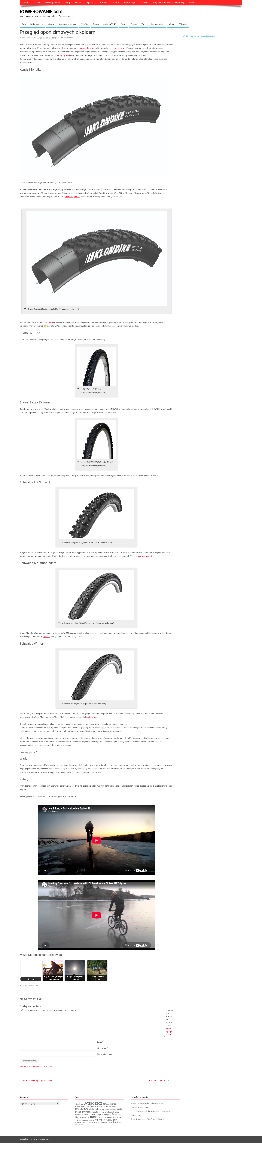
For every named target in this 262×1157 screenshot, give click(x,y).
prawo (93, 1114)
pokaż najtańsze (143, 556)
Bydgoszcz (35, 24)
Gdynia (114, 1107)
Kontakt (144, 2)
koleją (94, 1109)
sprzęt (87, 1117)
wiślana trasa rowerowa (84, 1120)
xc (94, 1122)
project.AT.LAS (109, 24)
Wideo (116, 2)
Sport (123, 24)
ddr (104, 1104)
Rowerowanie (27, 38)
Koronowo (101, 1109)
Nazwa (100, 1042)
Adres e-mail (102, 1048)
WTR (96, 1120)
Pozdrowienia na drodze (158, 1081)
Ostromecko (136, 1115)
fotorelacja (101, 1107)
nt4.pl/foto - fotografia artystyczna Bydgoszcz (197, 36)
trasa (94, 1117)
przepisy (107, 1114)
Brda (81, 1104)
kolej (90, 1109)
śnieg (32, 986)
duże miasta (90, 1106)
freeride (108, 1107)
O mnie (192, 2)
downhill (109, 1104)
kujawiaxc (109, 1109)
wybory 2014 (111, 1120)
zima (37, 986)
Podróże (103, 2)
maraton (119, 1109)
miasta (95, 1112)
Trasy (37, 2)
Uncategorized (157, 24)
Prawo (78, 2)
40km (77, 1104)
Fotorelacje (129, 2)
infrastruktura (81, 1109)
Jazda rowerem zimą (139, 1107)
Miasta (51, 24)
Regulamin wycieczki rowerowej (168, 2)
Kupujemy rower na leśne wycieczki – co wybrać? (150, 1111)
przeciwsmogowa (117, 48)
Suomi (51, 322)
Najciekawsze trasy (67, 24)
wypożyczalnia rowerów (84, 1122)
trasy (100, 1117)
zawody (111, 1122)
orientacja (79, 1114)
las (114, 1109)
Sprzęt (90, 2)
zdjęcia (118, 1122)
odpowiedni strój (86, 48)
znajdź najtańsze (72, 196)
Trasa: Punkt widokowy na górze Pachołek (37, 1081)
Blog (67, 2)
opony (27, 986)
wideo (112, 1117)
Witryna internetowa (104, 1054)
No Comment (69, 38)
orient (117, 1112)
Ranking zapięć (52, 2)
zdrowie (78, 1125)
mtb (101, 1111)
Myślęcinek (109, 1112)
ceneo (46, 636)
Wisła (118, 1117)
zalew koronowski (101, 1122)
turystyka (106, 1117)
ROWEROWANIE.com (41, 11)
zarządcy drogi (63, 55)
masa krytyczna (83, 1111)
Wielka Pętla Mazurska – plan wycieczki (147, 1103)
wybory (102, 1120)
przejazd (99, 1115)
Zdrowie (183, 24)
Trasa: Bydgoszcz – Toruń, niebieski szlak (147, 1119)
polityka (87, 1115)
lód (23, 986)
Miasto (25, 2)
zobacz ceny (93, 717)
